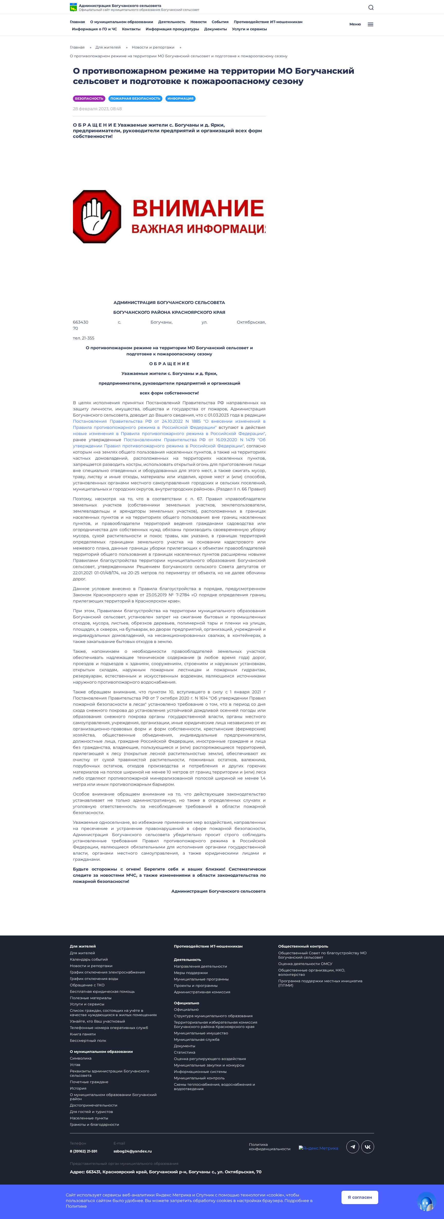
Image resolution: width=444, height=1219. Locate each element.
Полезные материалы (91, 998)
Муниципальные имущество (201, 1033)
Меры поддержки (191, 972)
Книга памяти (83, 1034)
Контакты (131, 29)
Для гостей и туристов (91, 1111)
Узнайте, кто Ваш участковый (97, 1021)
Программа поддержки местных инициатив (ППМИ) (320, 983)
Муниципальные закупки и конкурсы (209, 1065)
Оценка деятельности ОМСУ (305, 963)
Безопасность (89, 98)
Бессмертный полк (88, 1040)
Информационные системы (200, 1071)
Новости (198, 22)
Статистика (184, 1052)
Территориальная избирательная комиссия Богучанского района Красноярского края (215, 1024)
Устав (75, 1064)
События (220, 22)
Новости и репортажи (91, 965)
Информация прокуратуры (172, 29)
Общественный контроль (303, 946)
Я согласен (360, 1197)
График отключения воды (94, 978)
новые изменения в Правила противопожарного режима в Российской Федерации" (169, 433)
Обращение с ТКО (87, 985)
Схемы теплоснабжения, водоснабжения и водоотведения (214, 1086)
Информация (180, 98)
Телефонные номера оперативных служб (109, 1027)
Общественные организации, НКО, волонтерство (311, 972)
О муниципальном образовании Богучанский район (113, 1096)
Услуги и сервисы (249, 29)
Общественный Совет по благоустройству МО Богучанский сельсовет (322, 955)
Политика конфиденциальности (270, 1146)
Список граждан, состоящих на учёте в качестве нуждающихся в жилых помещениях (113, 1012)
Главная (77, 22)
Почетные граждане (89, 1082)
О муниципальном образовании (121, 22)
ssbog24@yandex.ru (133, 1151)
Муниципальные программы (201, 979)
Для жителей (83, 946)
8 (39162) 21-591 (83, 1151)
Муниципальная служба (196, 1039)
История (78, 1088)
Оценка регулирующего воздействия (210, 1058)
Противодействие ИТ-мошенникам (268, 22)
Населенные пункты (89, 1118)
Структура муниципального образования (213, 1016)
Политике (76, 1206)
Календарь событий (89, 959)
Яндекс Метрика (173, 1195)
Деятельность (171, 22)
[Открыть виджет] (426, 1201)
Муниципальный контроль (199, 1078)
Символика (80, 1058)
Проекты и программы (196, 985)
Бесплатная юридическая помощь (102, 991)
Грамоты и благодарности (94, 1124)
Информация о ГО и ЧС (94, 29)
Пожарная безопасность (135, 98)
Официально (186, 1003)
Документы (215, 29)
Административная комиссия (202, 992)
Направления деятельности (200, 966)
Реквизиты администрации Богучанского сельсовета (109, 1073)
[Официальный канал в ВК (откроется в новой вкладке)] (367, 1146)
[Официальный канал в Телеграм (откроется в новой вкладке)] (352, 1146)
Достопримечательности (93, 1105)
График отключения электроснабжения (107, 972)
